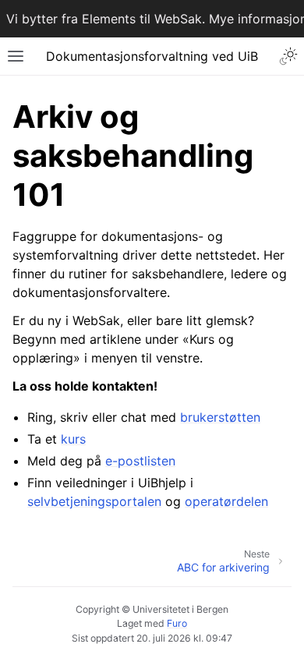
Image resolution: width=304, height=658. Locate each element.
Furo (177, 623)
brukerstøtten (220, 417)
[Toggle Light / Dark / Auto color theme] (288, 56)
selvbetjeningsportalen (94, 501)
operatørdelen (226, 501)
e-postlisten (140, 461)
